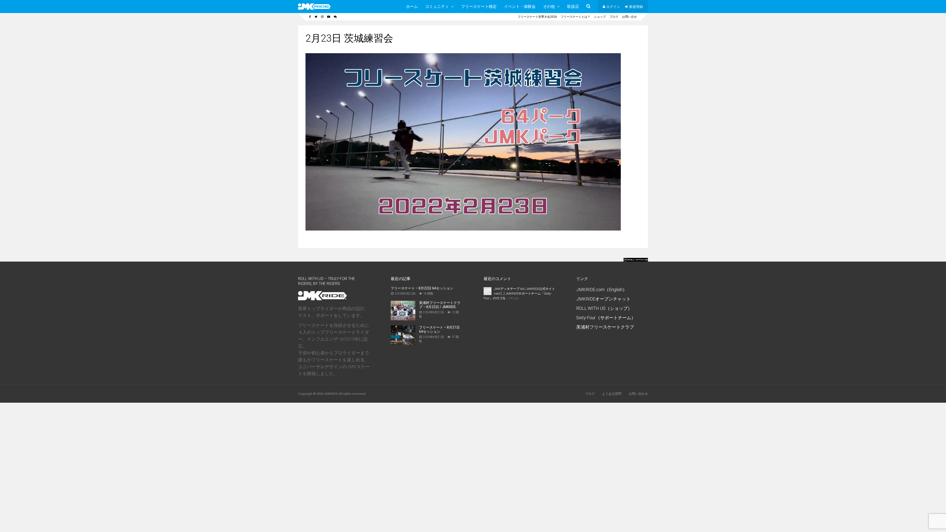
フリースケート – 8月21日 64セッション (439, 329)
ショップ (600, 16)
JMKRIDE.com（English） (601, 289)
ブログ (613, 16)
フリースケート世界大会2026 (537, 16)
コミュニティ (437, 6)
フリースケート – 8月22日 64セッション (422, 288)
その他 (549, 6)
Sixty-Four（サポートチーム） (606, 317)
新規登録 (636, 7)
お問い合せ (629, 16)
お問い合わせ (638, 394)
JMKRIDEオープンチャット (603, 298)
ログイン (613, 7)
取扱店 (573, 6)
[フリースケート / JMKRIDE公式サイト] (314, 8)
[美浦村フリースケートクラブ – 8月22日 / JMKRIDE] (403, 318)
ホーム (412, 6)
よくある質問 (611, 394)
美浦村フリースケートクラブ (605, 327)
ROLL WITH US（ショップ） (604, 308)
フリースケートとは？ (575, 16)
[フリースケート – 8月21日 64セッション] (403, 343)
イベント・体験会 (520, 6)
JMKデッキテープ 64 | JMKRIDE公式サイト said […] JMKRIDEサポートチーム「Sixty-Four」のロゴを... (519, 293)
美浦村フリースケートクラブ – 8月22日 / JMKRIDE (439, 305)
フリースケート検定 (479, 6)
